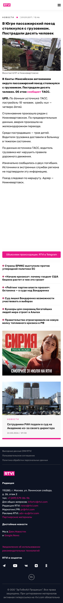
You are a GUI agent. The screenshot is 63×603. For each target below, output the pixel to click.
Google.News (11, 535)
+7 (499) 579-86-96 (18, 498)
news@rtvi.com (29, 505)
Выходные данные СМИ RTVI (16, 451)
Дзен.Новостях (17, 531)
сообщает (34, 91)
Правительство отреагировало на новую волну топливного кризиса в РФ (30, 321)
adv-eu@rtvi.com (29, 513)
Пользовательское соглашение (18, 455)
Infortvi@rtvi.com (38, 501)
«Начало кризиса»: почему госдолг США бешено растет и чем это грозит (30, 278)
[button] (59, 5)
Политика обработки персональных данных (25, 460)
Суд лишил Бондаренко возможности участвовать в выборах (28, 300)
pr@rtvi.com (28, 509)
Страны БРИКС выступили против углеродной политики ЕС (26, 267)
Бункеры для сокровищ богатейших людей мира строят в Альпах (27, 311)
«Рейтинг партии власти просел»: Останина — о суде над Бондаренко (26, 289)
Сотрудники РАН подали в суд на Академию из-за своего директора (31, 426)
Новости (8, 17)
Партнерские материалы (17, 517)
